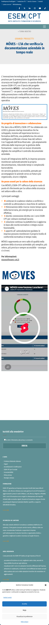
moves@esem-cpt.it (10, 259)
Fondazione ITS (21, 1)
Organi (6, 464)
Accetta (24, 604)
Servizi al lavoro (32, 1)
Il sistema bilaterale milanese (12, 461)
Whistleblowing (17, 4)
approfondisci (7, 510)
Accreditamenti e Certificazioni (13, 467)
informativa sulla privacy (18, 440)
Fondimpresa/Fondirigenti (8, 1)
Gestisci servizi (7, 597)
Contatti (40, 1)
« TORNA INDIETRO (24, 31)
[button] (45, 585)
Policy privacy (24, 621)
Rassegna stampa (9, 478)
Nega (24, 610)
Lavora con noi (7, 4)
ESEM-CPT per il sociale (10, 469)
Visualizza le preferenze (24, 616)
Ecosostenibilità (8, 472)
